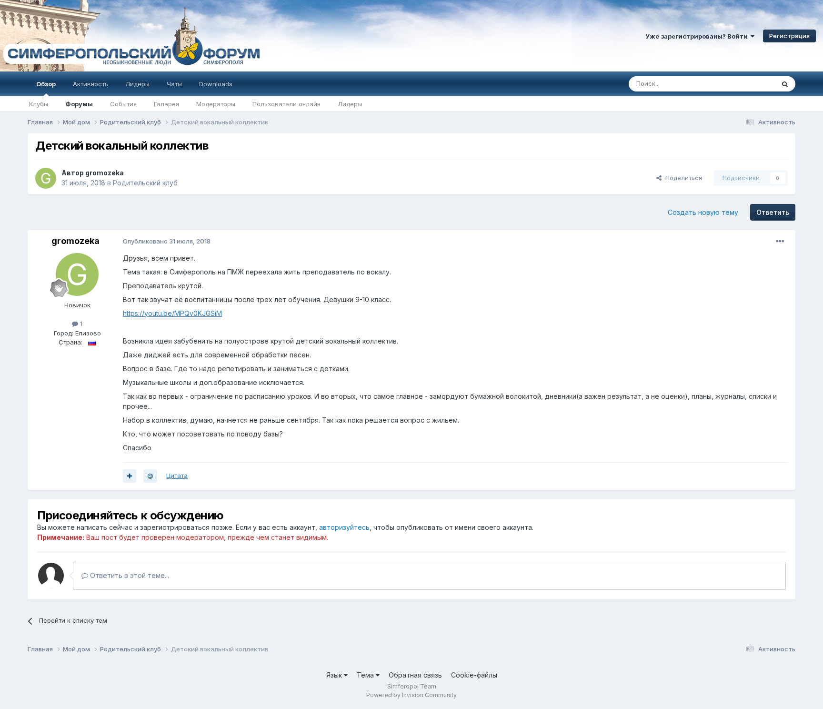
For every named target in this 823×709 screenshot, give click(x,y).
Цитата (177, 475)
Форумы (79, 104)
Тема (366, 675)
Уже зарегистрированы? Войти (698, 36)
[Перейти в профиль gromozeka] (45, 178)
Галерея (166, 104)
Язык (335, 675)
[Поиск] (784, 83)
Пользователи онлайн (286, 104)
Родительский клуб (145, 183)
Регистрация (789, 36)
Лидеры (350, 104)
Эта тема (749, 83)
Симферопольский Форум (131, 35)
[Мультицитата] (129, 476)
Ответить (772, 212)
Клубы (38, 104)
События (123, 104)
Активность (90, 84)
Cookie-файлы (474, 675)
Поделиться (682, 178)
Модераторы (215, 104)
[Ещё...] (780, 241)
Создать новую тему (703, 212)
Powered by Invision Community (411, 695)
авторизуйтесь (344, 527)
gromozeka (104, 173)
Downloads (215, 84)
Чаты (174, 84)
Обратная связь (415, 675)
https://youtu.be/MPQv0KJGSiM (172, 313)
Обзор (46, 84)
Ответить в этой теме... (128, 575)
